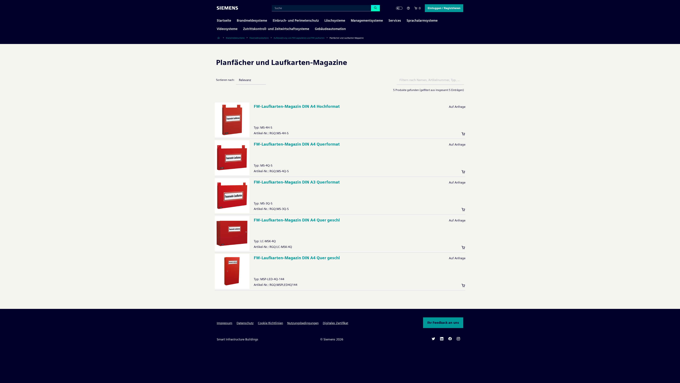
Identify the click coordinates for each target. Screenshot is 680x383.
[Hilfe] (408, 8)
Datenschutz (245, 323)
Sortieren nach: (225, 80)
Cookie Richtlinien (270, 323)
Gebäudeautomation (330, 29)
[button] (444, 8)
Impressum (224, 323)
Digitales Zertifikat (335, 323)
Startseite (224, 20)
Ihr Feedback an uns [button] (443, 322)
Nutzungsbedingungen (303, 323)
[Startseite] (218, 38)
